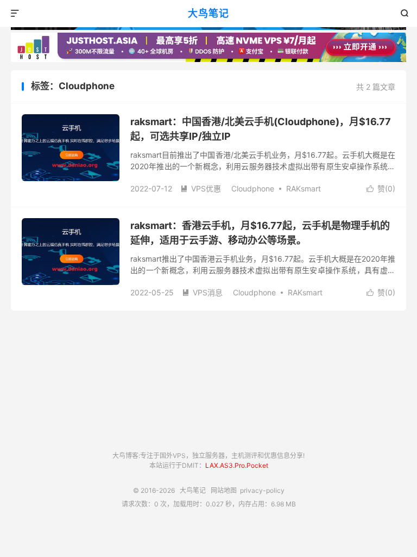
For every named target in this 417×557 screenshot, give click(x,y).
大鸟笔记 (208, 13)
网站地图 (224, 490)
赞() (381, 188)
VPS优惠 (200, 188)
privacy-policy (262, 490)
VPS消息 (202, 292)
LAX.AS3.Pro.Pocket (236, 465)
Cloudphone (252, 188)
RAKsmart (303, 188)
